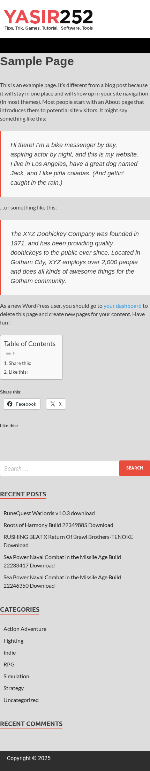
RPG (9, 664)
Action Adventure (24, 628)
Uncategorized (21, 699)
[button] (75, 45)
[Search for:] (75, 468)
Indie (9, 652)
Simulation (16, 676)
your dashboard (123, 305)
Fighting (13, 640)
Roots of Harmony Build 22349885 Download (58, 524)
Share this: (20, 363)
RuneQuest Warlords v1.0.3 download (49, 513)
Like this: (18, 372)
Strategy (13, 688)
